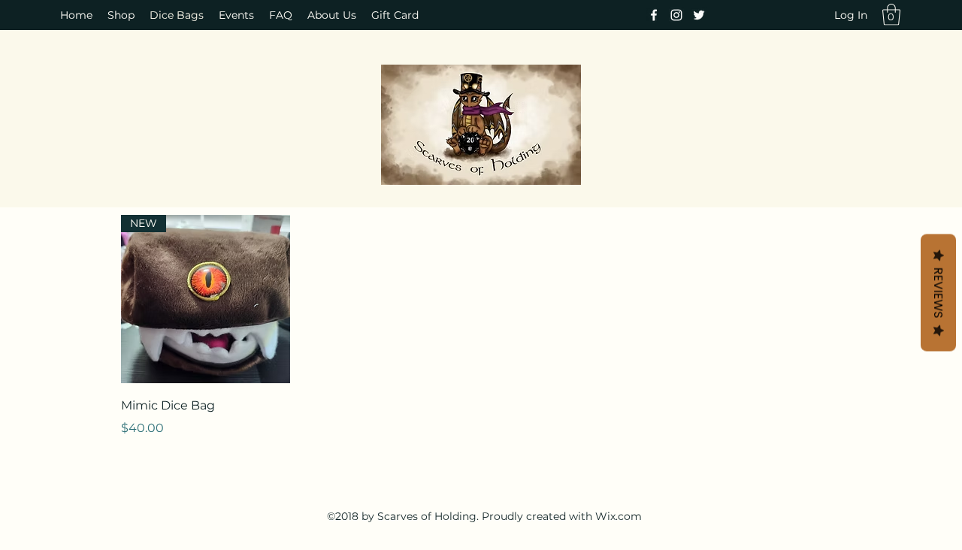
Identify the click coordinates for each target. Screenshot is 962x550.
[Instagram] (676, 15)
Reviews (938, 293)
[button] (891, 15)
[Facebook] (653, 15)
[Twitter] (698, 15)
